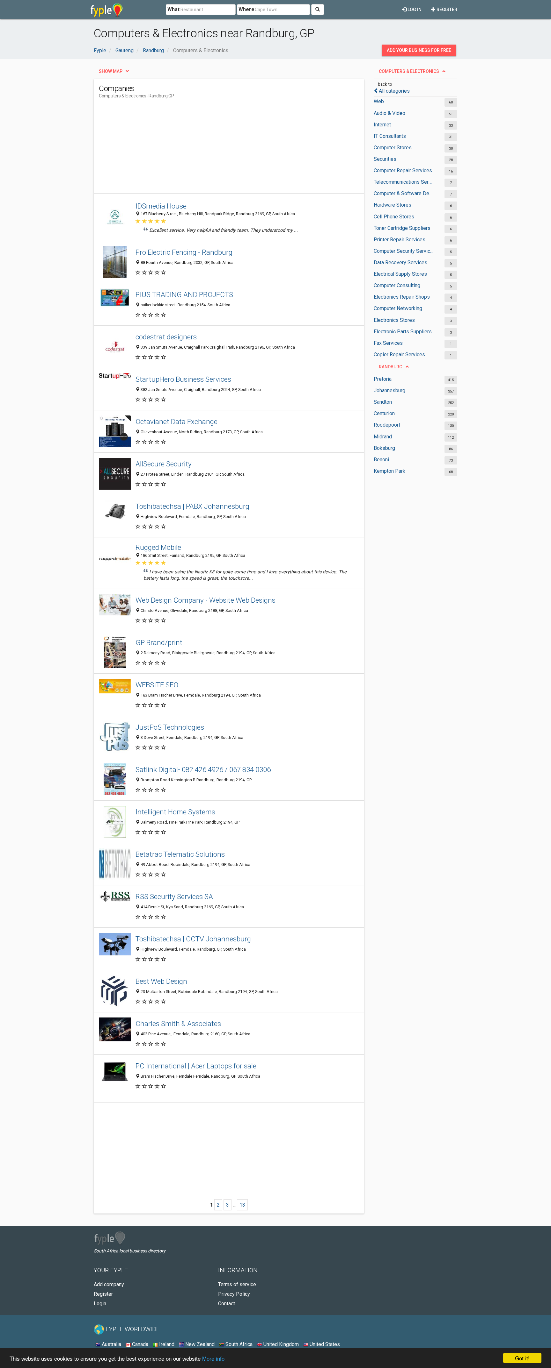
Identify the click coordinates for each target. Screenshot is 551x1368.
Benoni (381, 460)
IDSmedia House (161, 206)
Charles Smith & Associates (178, 1023)
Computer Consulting (397, 285)
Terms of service (237, 1284)
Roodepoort (387, 425)
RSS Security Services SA (174, 896)
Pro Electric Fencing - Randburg (184, 252)
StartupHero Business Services (183, 379)
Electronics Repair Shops (402, 297)
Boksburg (384, 448)
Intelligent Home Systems (175, 812)
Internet (382, 125)
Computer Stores (393, 148)
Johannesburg (389, 390)
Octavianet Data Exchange (176, 421)
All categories (394, 91)
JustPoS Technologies (170, 727)
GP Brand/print (159, 642)
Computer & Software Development (404, 193)
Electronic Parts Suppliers (403, 332)
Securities (385, 159)
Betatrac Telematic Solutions (180, 854)
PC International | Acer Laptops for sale (196, 1066)
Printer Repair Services (399, 240)
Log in (414, 9)
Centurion (384, 413)
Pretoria (383, 379)
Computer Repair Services (403, 170)
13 (242, 1205)
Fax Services (388, 343)
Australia (110, 1344)
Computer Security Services (404, 251)
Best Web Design (161, 981)
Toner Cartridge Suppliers (402, 228)
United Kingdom (280, 1344)
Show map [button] (110, 71)
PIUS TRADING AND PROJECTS (184, 294)
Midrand (383, 437)
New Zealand (199, 1344)
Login (100, 1304)
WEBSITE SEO (157, 685)
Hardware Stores (392, 205)
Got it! (522, 1358)
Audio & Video (389, 113)
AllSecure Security (164, 464)
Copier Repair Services (399, 354)
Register (446, 9)
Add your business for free (419, 50)
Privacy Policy (234, 1294)
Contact (226, 1304)
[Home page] (106, 10)
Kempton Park (389, 471)
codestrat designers (166, 337)
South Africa (238, 1344)
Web (379, 101)
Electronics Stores (394, 320)
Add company (109, 1284)
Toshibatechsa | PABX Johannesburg (192, 506)
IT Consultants (390, 136)
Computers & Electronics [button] (409, 71)
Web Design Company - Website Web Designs (206, 600)
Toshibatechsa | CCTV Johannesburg (193, 939)
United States (324, 1344)
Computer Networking (398, 308)
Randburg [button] (390, 366)
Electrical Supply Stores (400, 274)
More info (213, 1358)
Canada (139, 1344)
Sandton (383, 402)
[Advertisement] (215, 148)
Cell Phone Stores (394, 217)
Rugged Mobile (158, 547)
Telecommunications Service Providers (404, 182)
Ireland (166, 1344)
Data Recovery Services (400, 262)
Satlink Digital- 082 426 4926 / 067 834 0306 (203, 769)
